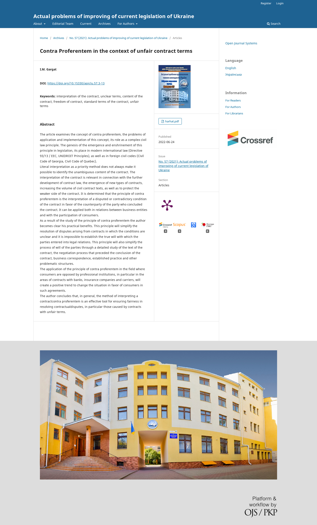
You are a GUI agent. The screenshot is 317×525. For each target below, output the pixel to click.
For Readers (233, 100)
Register (266, 3)
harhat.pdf (172, 121)
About (38, 24)
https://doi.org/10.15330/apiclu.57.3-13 (76, 83)
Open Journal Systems (241, 43)
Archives (104, 24)
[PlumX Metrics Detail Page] (167, 205)
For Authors (126, 24)
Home (44, 38)
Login (280, 3)
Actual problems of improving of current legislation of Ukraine (113, 16)
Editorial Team (62, 24)
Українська (233, 74)
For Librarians (234, 113)
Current (85, 24)
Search (275, 24)
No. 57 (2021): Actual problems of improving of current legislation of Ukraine (118, 38)
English (230, 68)
